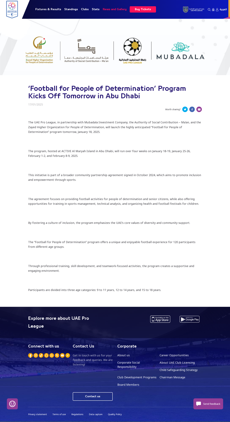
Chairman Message (172, 377)
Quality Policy (115, 414)
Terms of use (59, 414)
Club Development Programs (136, 377)
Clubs (85, 9)
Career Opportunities (174, 355)
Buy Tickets (143, 9)
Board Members (128, 384)
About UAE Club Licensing (177, 362)
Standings (71, 9)
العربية (223, 9)
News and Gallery (115, 9)
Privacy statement (37, 414)
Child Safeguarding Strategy (179, 370)
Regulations (77, 414)
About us (123, 355)
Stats (96, 9)
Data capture (95, 414)
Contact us (92, 396)
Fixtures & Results (48, 9)
